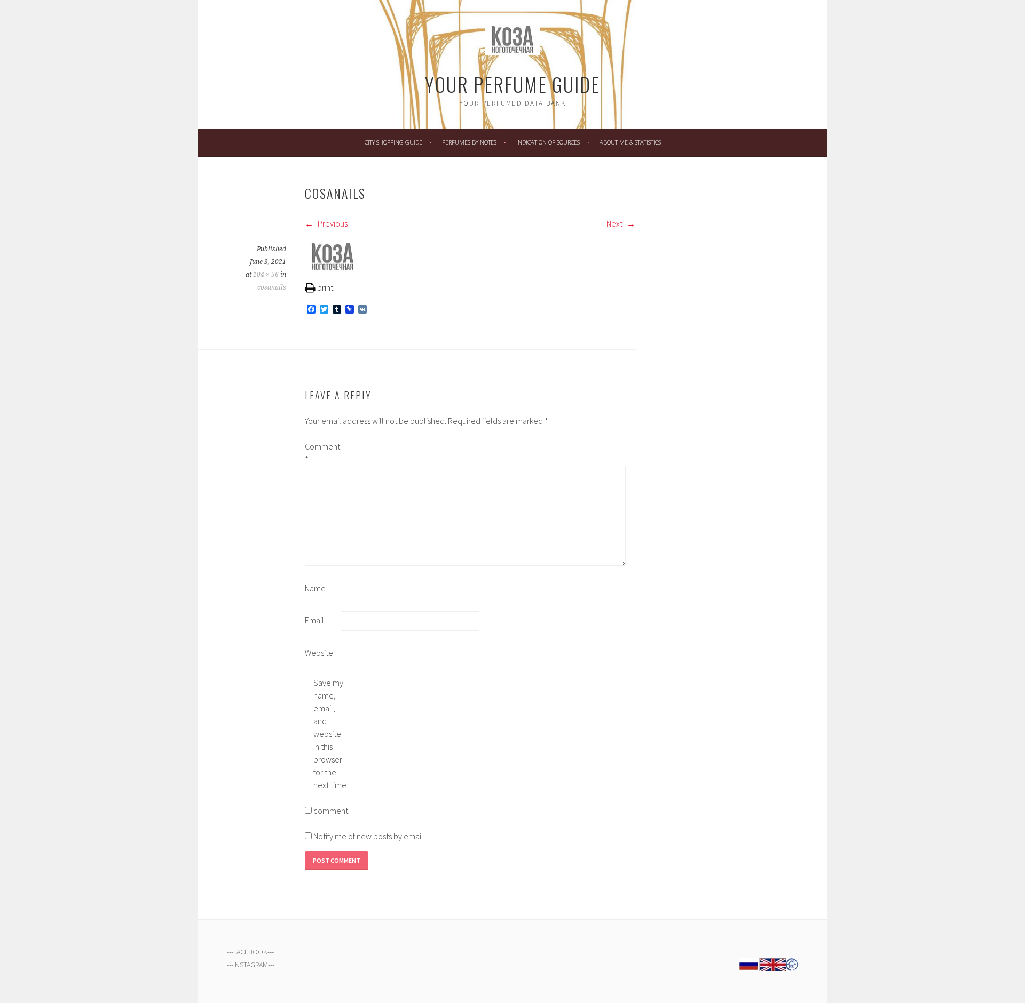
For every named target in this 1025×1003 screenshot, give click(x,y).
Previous (332, 223)
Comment (322, 452)
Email (314, 620)
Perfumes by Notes (469, 142)
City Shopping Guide (393, 142)
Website (319, 652)
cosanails (271, 287)
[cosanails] (332, 269)
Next (615, 223)
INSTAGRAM (250, 964)
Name (315, 588)
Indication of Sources (548, 142)
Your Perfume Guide (512, 84)
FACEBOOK (250, 952)
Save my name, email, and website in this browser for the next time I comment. (330, 746)
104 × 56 (266, 274)
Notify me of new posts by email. (369, 836)
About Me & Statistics (630, 142)
